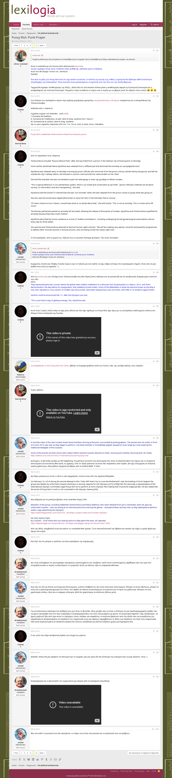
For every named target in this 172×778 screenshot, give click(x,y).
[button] (45, 24)
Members (53, 24)
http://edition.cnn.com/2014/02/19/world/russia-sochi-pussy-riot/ (60, 455)
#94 (157, 558)
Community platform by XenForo (86, 776)
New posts (16, 29)
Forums (26, 24)
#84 (157, 151)
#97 (157, 631)
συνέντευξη (42, 276)
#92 (157, 495)
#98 (157, 652)
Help (148, 771)
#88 (157, 361)
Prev (16, 45)
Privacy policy (139, 771)
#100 (157, 729)
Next (41, 45)
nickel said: (36, 55)
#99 (157, 677)
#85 (157, 243)
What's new (38, 24)
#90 (157, 438)
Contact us (115, 771)
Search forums (27, 29)
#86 (157, 272)
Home (16, 24)
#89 (157, 385)
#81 (157, 50)
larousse (78, 66)
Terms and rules (126, 771)
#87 (157, 306)
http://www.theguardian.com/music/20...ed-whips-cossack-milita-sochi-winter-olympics (69, 512)
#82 (157, 96)
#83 (157, 130)
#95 (157, 582)
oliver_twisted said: (39, 248)
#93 (157, 537)
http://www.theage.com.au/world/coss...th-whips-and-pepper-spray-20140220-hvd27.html (70, 523)
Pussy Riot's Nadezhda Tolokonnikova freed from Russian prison (58, 134)
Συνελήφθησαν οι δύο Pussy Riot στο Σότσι (50, 365)
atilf (65, 113)
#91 (157, 472)
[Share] (153, 50)
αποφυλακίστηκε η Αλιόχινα (106, 100)
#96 (157, 607)
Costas (16, 41)
